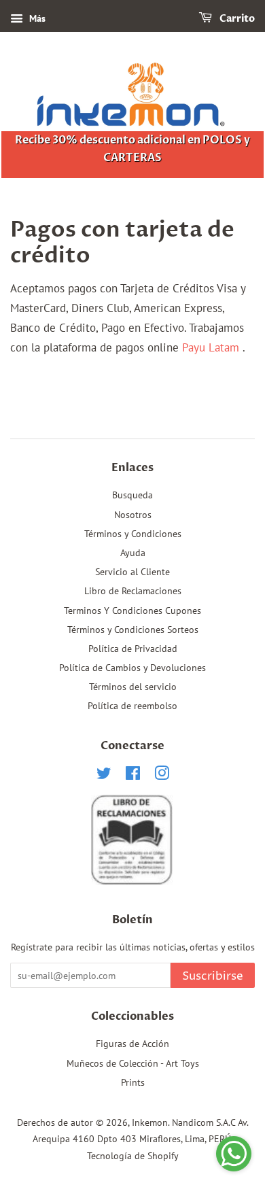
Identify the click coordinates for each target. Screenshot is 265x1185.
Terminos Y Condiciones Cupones (132, 610)
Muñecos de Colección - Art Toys (133, 1063)
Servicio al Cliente (132, 571)
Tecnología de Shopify (133, 1155)
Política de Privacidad (132, 648)
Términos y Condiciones (132, 533)
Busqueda (132, 494)
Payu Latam (210, 347)
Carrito (236, 18)
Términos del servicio (133, 686)
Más (36, 18)
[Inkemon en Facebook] (133, 775)
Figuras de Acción (132, 1043)
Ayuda (132, 552)
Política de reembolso (132, 705)
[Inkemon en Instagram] (161, 775)
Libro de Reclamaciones (132, 590)
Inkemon (150, 1122)
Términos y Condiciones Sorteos (132, 629)
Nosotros (133, 514)
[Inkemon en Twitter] (103, 775)
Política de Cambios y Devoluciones (132, 667)
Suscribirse (212, 976)
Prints (133, 1082)
